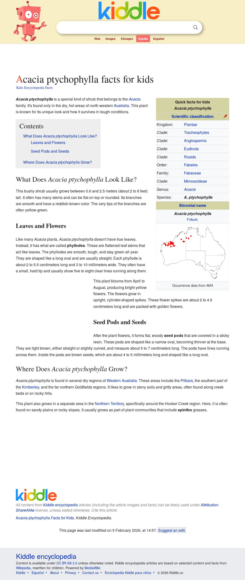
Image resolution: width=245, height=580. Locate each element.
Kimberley (30, 387)
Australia (121, 105)
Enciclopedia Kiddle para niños (128, 572)
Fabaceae (192, 173)
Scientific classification (193, 116)
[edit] (225, 116)
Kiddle (20, 572)
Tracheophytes (196, 132)
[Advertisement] (122, 57)
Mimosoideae (195, 181)
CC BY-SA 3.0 (66, 563)
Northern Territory (109, 403)
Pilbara (187, 380)
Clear (186, 28)
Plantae (190, 124)
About (54, 572)
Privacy (70, 572)
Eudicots (191, 148)
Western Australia (122, 380)
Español (158, 38)
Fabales (191, 164)
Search (195, 27)
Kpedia (143, 38)
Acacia (134, 99)
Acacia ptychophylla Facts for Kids (45, 517)
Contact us (90, 572)
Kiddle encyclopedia (60, 505)
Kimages (127, 38)
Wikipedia (23, 567)
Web (97, 38)
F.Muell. (192, 219)
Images (111, 38)
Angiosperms (195, 140)
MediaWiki (92, 567)
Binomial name (192, 205)
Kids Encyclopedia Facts (34, 87)
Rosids (190, 157)
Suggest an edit (171, 530)
